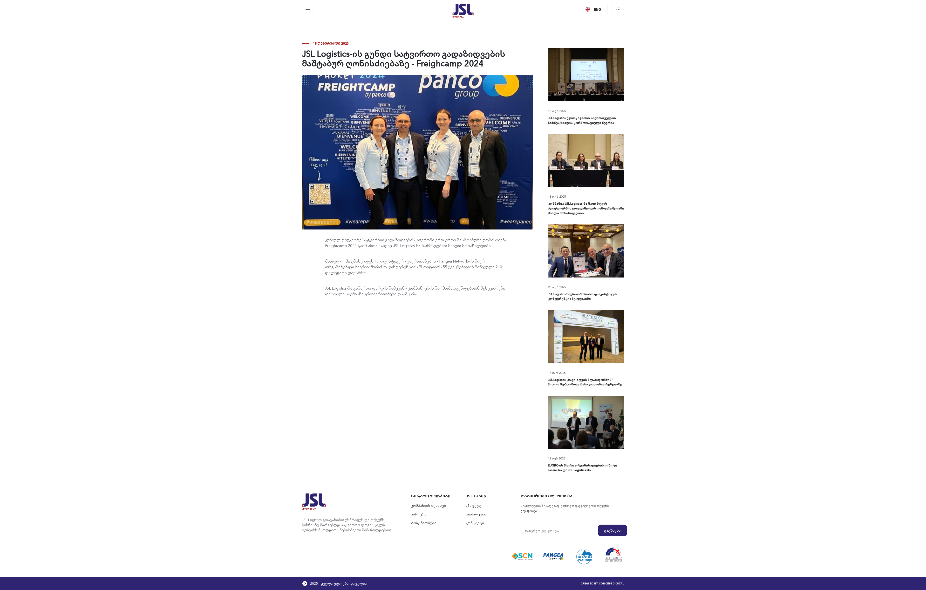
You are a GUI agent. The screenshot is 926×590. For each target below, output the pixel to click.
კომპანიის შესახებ (428, 505)
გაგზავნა (612, 530)
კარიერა (418, 514)
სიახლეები (476, 514)
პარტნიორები (423, 522)
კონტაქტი (475, 522)
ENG (597, 9)
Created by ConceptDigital (602, 583)
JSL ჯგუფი (474, 505)
